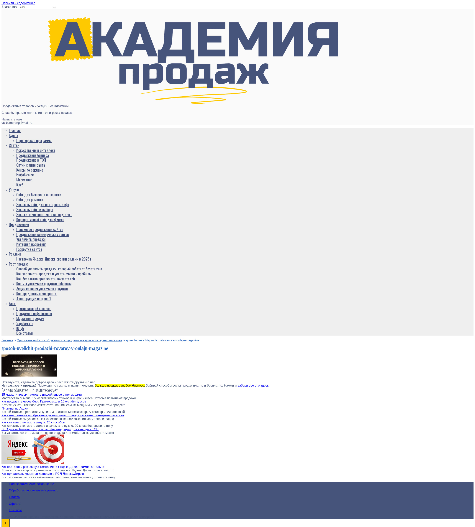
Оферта (14, 504)
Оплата (14, 497)
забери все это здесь (253, 385)
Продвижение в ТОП (31, 160)
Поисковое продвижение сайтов (39, 229)
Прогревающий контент (33, 308)
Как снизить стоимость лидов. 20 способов (33, 422)
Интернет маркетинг (31, 244)
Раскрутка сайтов (29, 249)
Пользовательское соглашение (31, 484)
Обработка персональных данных (33, 490)
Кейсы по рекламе (29, 170)
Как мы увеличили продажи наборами (43, 283)
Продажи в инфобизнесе (34, 313)
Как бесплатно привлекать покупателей (45, 278)
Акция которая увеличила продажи (42, 288)
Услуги (14, 189)
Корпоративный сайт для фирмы (40, 219)
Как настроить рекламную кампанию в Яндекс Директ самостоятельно (52, 467)
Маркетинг (24, 180)
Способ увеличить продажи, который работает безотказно (59, 268)
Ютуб (20, 328)
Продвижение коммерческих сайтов (42, 234)
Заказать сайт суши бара (34, 209)
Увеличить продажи (30, 239)
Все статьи (24, 333)
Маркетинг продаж (30, 318)
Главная (15, 130)
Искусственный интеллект (35, 150)
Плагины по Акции (14, 408)
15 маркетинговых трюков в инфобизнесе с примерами (41, 394)
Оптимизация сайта (30, 165)
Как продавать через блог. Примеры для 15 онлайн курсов (43, 401)
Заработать (24, 323)
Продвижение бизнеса (32, 155)
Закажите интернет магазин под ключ (44, 214)
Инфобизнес (25, 175)
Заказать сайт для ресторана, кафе (42, 204)
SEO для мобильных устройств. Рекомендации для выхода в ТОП (50, 429)
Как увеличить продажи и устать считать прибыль (53, 273)
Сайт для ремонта (29, 199)
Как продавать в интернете (36, 293)
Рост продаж (18, 264)
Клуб (19, 185)
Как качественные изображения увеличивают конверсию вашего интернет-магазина (62, 415)
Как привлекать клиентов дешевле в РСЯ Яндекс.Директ (42, 473)
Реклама (15, 254)
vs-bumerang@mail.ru (16, 123)
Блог (12, 303)
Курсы (13, 135)
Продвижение (19, 224)
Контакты (15, 510)
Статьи (14, 145)
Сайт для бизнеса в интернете (38, 194)
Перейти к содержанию (18, 3)
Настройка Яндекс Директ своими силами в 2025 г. (54, 259)
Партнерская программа (34, 140)
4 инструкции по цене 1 (33, 298)
